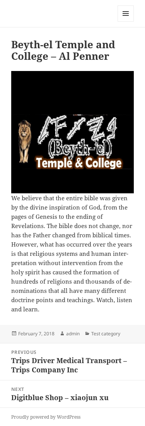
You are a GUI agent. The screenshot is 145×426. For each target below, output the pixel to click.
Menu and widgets (126, 21)
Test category (105, 333)
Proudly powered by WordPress (45, 417)
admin (73, 333)
